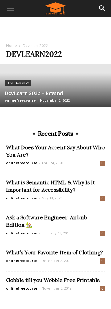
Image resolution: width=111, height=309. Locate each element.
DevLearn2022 (18, 83)
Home (11, 45)
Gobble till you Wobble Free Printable (53, 280)
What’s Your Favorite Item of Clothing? (54, 252)
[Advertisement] (55, 27)
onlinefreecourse (20, 100)
